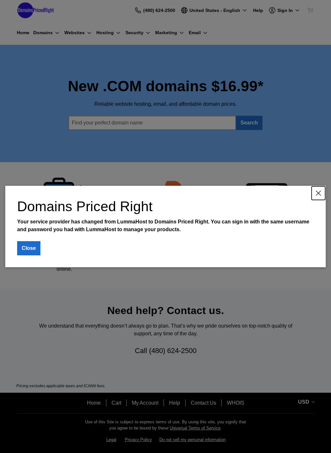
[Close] (318, 193)
